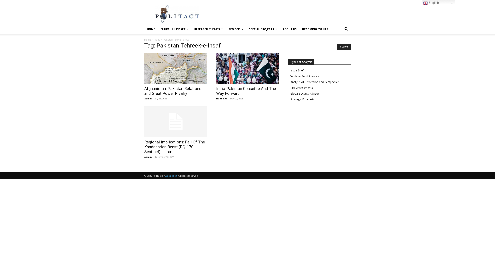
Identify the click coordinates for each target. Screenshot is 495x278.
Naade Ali (222, 98)
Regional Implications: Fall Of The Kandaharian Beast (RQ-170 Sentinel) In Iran (174, 147)
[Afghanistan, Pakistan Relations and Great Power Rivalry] (175, 68)
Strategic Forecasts (302, 99)
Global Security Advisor (304, 93)
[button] (346, 29)
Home (151, 29)
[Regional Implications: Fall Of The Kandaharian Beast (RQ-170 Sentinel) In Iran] (175, 121)
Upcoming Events (315, 29)
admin (148, 98)
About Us (290, 29)
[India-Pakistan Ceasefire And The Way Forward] (247, 68)
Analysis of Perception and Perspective (314, 82)
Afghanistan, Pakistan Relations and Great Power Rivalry (172, 91)
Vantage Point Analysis (304, 76)
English (433, 2)
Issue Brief (297, 70)
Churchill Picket (173, 29)
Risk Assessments (301, 88)
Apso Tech (171, 175)
